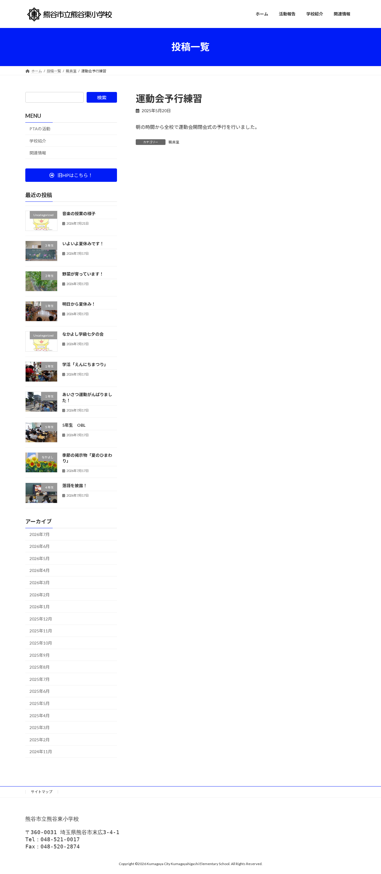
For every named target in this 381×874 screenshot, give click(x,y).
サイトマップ (41, 791)
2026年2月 (39, 594)
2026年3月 (39, 582)
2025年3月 (39, 727)
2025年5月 (39, 703)
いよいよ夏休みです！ (83, 243)
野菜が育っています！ (83, 273)
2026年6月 (39, 546)
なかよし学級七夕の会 (83, 334)
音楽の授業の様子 (79, 213)
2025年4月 (39, 715)
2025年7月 (39, 678)
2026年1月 (39, 606)
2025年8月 (39, 667)
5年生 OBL (73, 424)
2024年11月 (40, 751)
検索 (102, 97)
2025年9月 (39, 654)
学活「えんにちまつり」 (85, 364)
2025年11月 (40, 630)
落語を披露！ (74, 485)
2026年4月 (39, 570)
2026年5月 (39, 558)
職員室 (173, 142)
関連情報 (37, 152)
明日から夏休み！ (79, 304)
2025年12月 (40, 618)
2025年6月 (39, 691)
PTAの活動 (39, 128)
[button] (71, 175)
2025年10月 (40, 642)
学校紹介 (37, 140)
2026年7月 (39, 534)
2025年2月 (39, 739)
